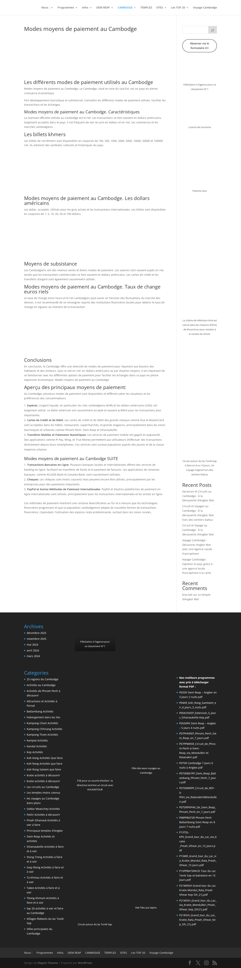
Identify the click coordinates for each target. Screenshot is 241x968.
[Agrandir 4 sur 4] (212, 639)
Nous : (45, 7)
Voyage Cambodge (205, 7)
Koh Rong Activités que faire (44, 763)
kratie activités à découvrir (43, 775)
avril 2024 (33, 650)
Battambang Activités (40, 711)
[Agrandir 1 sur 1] (110, 629)
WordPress (85, 963)
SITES (159, 7)
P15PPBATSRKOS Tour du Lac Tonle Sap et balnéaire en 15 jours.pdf (197, 875)
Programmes (66, 7)
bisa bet (187, 594)
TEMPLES (146, 7)
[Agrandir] (212, 63)
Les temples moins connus (43, 792)
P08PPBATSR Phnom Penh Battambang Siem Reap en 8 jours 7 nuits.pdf (197, 822)
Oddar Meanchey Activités (43, 809)
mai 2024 (32, 644)
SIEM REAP (103, 7)
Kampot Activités (37, 740)
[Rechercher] (212, 30)
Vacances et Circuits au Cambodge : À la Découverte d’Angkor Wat (198, 496)
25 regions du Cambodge (42, 679)
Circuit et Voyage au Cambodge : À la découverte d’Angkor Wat (198, 530)
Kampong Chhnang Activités (44, 729)
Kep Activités (35, 752)
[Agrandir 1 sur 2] (140, 629)
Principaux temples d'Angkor (45, 830)
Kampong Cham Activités (42, 723)
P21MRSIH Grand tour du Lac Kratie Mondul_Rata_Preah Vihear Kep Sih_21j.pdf (197, 890)
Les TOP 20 (178, 7)
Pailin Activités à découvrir (43, 814)
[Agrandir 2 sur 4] (198, 629)
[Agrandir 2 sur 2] (161, 629)
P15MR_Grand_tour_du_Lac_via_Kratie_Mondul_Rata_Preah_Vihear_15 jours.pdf (198, 860)
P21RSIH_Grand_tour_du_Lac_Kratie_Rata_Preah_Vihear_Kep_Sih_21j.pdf (197, 919)
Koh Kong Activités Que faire (45, 758)
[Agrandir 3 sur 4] (212, 629)
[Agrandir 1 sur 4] (184, 629)
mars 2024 (33, 656)
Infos (85, 7)
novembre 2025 (36, 638)
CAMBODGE (125, 7)
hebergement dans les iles (43, 717)
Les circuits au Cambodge (43, 787)
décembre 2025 (36, 633)
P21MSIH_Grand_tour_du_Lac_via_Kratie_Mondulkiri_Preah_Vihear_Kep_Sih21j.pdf (198, 905)
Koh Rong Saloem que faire (44, 769)
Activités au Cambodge (41, 685)
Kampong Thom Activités (42, 734)
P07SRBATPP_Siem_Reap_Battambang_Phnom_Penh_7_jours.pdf (197, 778)
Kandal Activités (37, 746)
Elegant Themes (47, 963)
